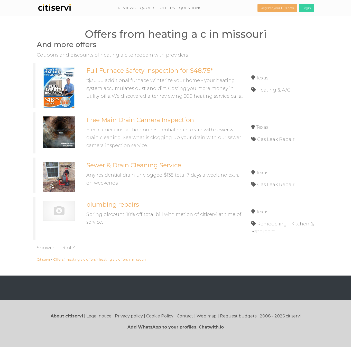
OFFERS (167, 7)
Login (306, 8)
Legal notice (99, 316)
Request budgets (238, 316)
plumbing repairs (112, 204)
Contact (185, 316)
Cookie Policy (159, 316)
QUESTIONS (190, 7)
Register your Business (277, 8)
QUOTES (147, 7)
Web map (207, 316)
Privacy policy (129, 316)
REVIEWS (127, 7)
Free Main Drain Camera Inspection (140, 120)
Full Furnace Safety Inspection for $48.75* (149, 70)
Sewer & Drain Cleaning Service (133, 165)
